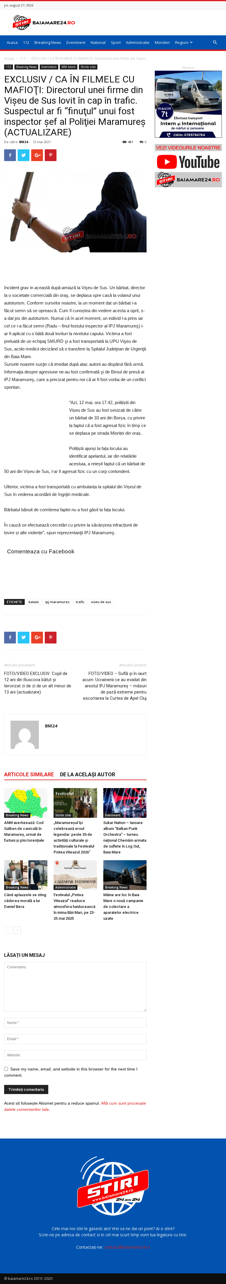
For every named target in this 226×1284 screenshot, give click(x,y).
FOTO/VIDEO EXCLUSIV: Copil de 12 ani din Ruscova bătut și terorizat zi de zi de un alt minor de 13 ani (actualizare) (37, 683)
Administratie (137, 42)
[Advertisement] (153, 22)
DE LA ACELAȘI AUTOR (87, 774)
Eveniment (76, 42)
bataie (34, 602)
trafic (80, 602)
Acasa (12, 42)
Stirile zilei (88, 67)
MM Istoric (69, 67)
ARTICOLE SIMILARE (29, 774)
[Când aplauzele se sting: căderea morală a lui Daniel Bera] (25, 875)
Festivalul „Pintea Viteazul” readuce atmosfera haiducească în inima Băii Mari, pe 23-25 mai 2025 (74, 907)
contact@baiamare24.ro (127, 1247)
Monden (162, 42)
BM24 (23, 142)
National (98, 42)
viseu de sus (101, 602)
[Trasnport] (188, 104)
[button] (215, 42)
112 (26, 42)
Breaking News (47, 42)
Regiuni (181, 42)
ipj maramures (57, 602)
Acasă (9, 58)
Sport (116, 42)
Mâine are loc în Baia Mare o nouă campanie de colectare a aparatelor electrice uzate (123, 907)
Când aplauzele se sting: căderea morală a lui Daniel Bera (25, 901)
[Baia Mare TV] (188, 165)
